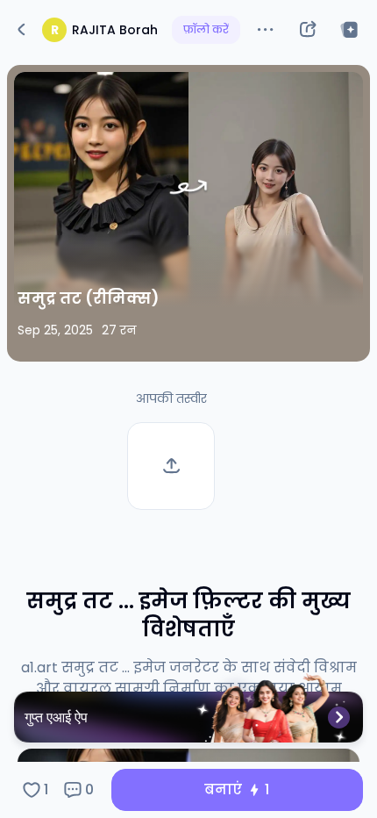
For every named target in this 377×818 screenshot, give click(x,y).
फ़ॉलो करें (206, 29)
